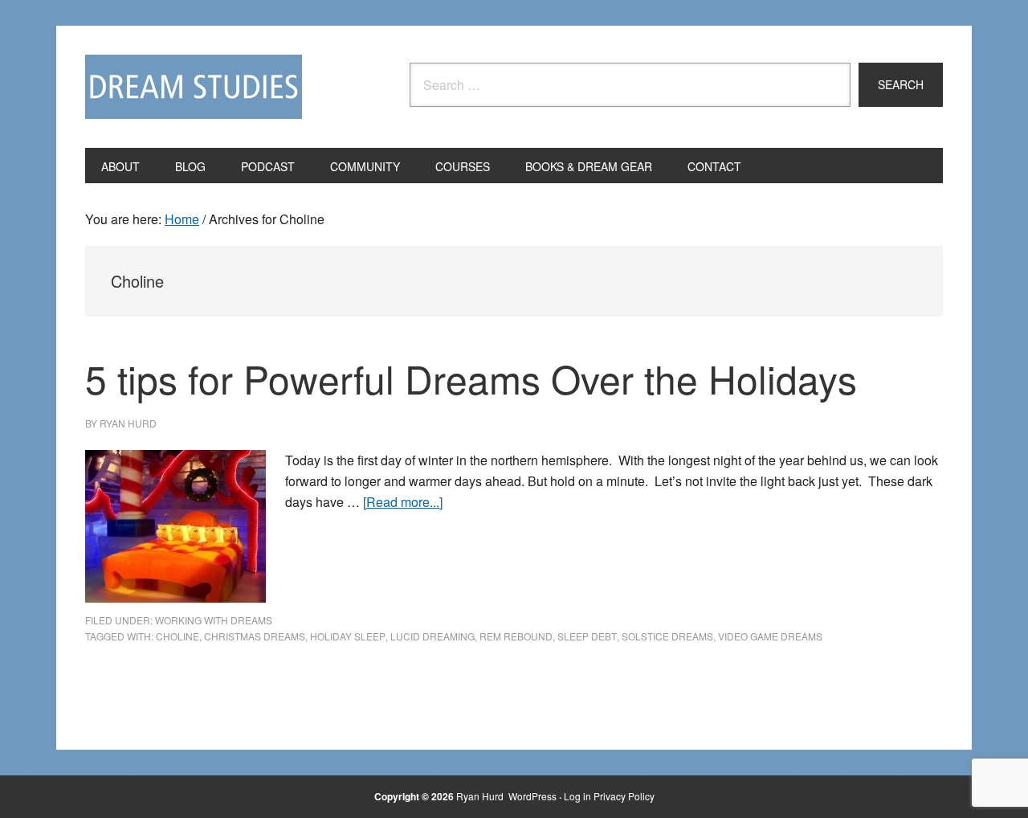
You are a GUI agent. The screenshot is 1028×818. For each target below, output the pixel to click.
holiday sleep (348, 636)
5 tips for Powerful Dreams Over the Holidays (471, 378)
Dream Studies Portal (193, 87)
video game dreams (770, 636)
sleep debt (587, 636)
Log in (577, 796)
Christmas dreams (254, 636)
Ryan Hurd (481, 796)
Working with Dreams (213, 620)
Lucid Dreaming (432, 636)
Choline (177, 636)
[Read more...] (403, 502)
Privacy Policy (624, 796)
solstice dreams (667, 636)
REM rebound (516, 636)
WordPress (532, 796)
